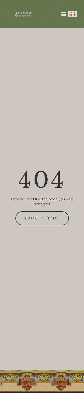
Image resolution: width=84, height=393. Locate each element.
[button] (63, 14)
